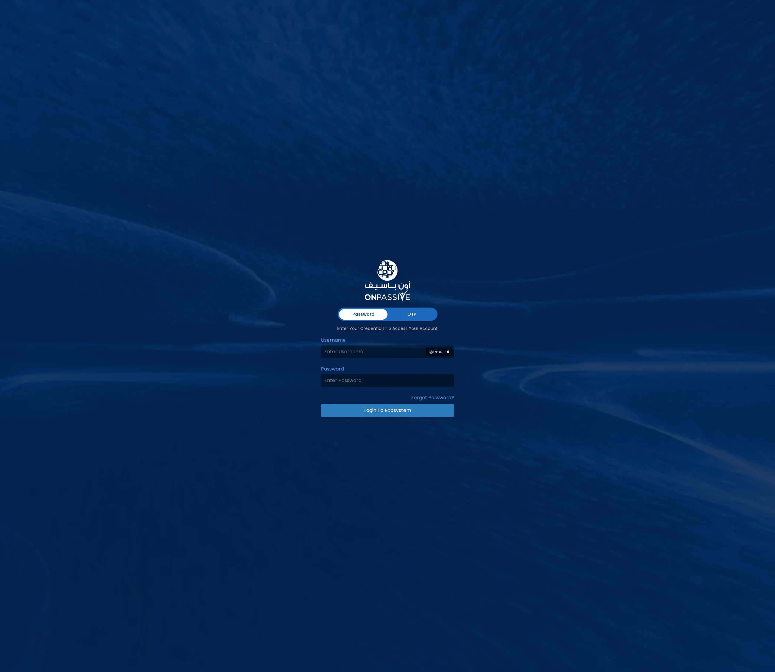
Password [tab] (363, 314)
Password (332, 368)
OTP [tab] (411, 314)
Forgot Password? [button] (432, 397)
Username (333, 340)
